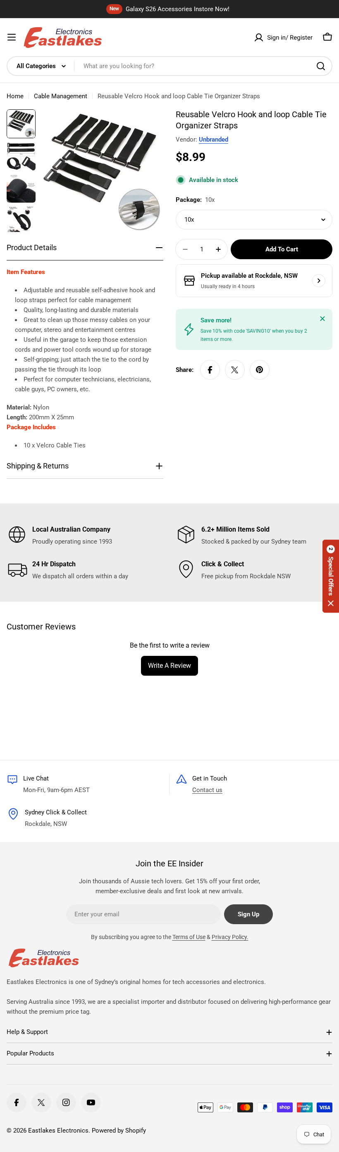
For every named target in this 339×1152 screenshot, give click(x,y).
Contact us (207, 790)
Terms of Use (188, 937)
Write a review (169, 665)
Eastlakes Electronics (58, 1130)
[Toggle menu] (12, 37)
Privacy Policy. (230, 937)
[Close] (322, 318)
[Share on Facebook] (210, 370)
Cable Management (60, 96)
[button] (330, 576)
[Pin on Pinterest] (260, 370)
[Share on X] (235, 370)
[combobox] (169, 66)
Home (15, 96)
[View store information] (318, 280)
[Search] (321, 66)
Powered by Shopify (119, 1130)
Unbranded (213, 139)
